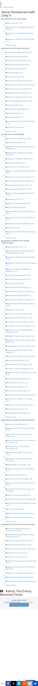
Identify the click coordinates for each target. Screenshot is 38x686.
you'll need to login (27, 602)
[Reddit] (24, 683)
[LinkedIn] (19, 683)
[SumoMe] (35, 683)
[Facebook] (8, 683)
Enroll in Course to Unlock (19, 605)
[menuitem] (0, 3)
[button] (0, 1)
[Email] (30, 683)
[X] (13, 683)
